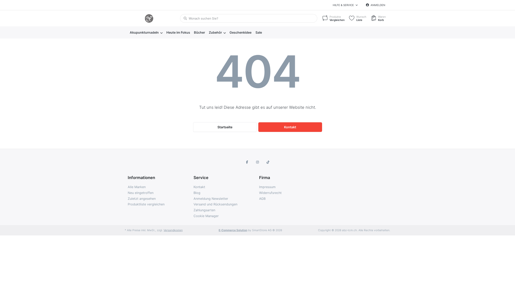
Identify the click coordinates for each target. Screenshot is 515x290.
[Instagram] (257, 162)
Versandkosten (173, 230)
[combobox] (248, 18)
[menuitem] (146, 32)
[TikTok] (268, 162)
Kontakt (290, 127)
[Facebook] (247, 162)
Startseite (224, 127)
